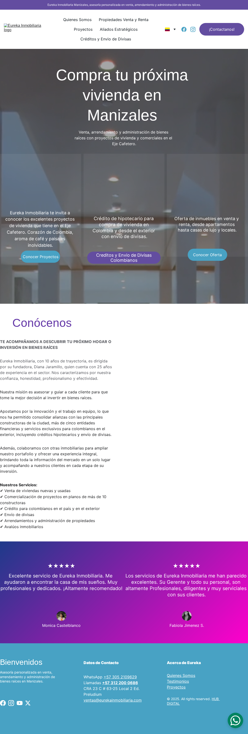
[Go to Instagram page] (192, 29)
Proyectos (83, 29)
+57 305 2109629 (120, 676)
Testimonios (178, 681)
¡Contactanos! (221, 29)
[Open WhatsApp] (235, 720)
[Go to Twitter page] (28, 703)
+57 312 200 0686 (120, 682)
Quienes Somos (77, 19)
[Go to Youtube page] (20, 703)
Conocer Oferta (207, 254)
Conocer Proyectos (40, 256)
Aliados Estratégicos (119, 29)
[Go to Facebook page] (185, 29)
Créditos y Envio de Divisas (105, 39)
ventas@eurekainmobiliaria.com (113, 700)
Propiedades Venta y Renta (123, 19)
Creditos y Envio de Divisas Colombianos (124, 258)
